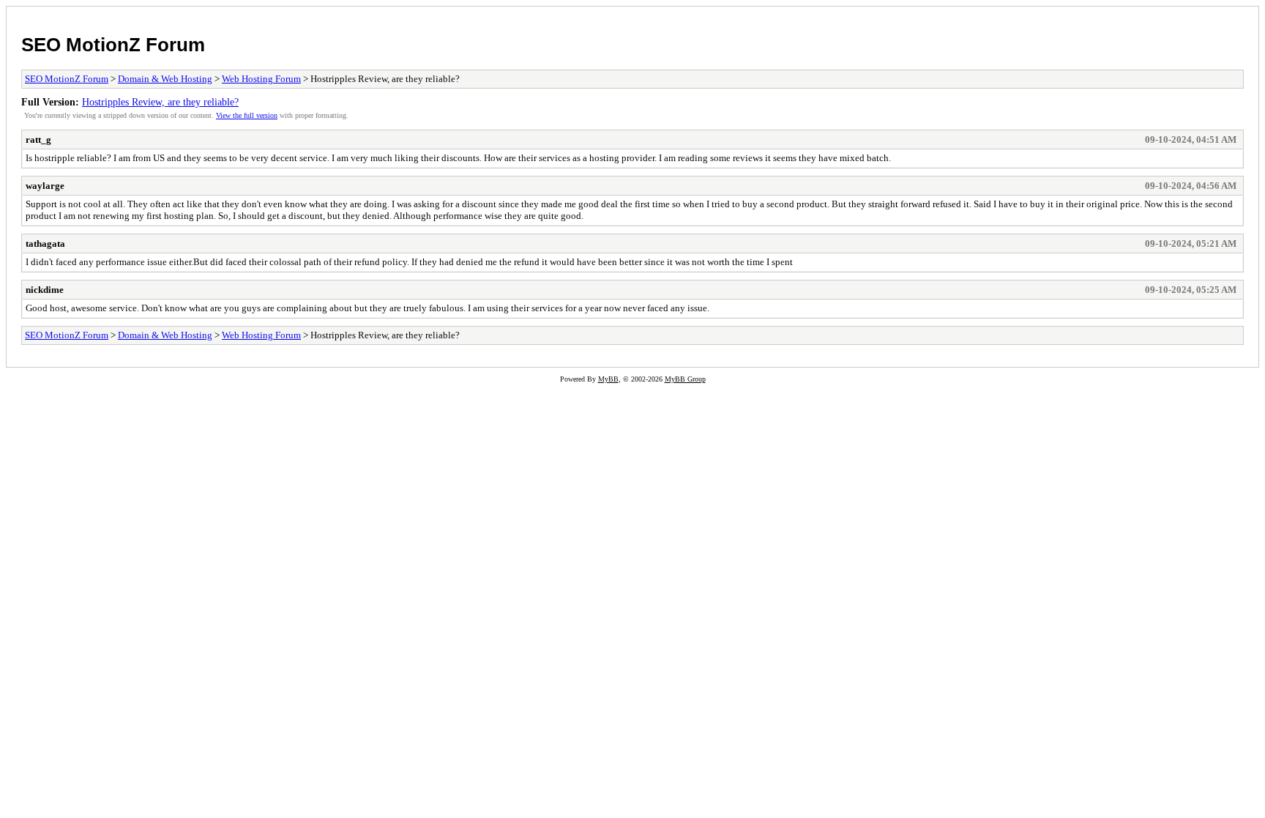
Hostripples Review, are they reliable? (160, 102)
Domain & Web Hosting (165, 78)
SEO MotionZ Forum (113, 45)
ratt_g (38, 139)
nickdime (45, 289)
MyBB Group (685, 379)
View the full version (246, 115)
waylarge (45, 185)
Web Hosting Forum (261, 78)
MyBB (608, 379)
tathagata (45, 243)
